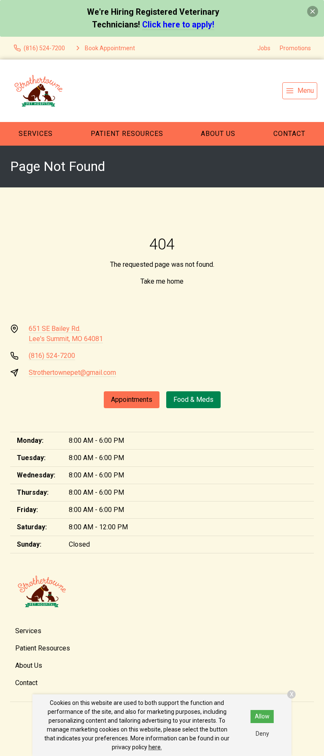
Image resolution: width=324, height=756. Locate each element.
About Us (218, 134)
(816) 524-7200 (52, 356)
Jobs (263, 48)
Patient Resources (127, 134)
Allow (262, 716)
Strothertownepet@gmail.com (72, 373)
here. (155, 747)
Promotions (295, 48)
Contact (26, 683)
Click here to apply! (178, 25)
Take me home (162, 281)
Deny (262, 733)
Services (36, 134)
